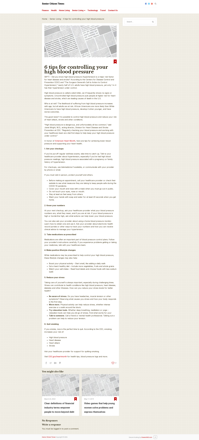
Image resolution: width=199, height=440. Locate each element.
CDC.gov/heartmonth (57, 356)
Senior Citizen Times (53, 3)
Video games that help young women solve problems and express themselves (99, 407)
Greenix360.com (146, 437)
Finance (45, 10)
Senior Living (77, 10)
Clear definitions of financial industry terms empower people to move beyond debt (59, 407)
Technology (93, 10)
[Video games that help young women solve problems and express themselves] (100, 385)
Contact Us (113, 10)
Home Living (64, 10)
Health (54, 10)
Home (44, 19)
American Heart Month (65, 141)
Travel (103, 10)
